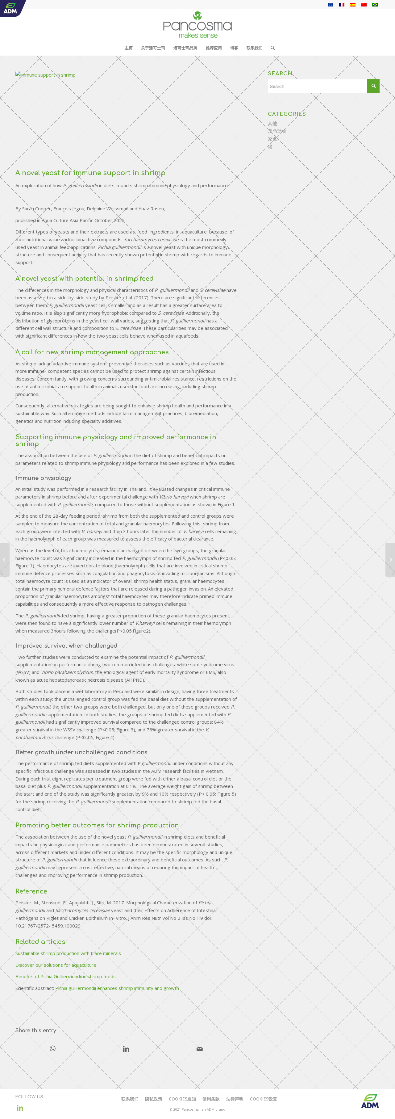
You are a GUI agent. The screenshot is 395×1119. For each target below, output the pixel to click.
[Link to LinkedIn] (20, 1107)
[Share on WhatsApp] (52, 1049)
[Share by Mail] (199, 1049)
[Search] (271, 48)
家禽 (272, 139)
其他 (272, 123)
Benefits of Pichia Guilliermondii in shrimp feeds (65, 976)
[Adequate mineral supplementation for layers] (390, 560)
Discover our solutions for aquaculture (55, 965)
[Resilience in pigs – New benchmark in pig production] (5, 560)
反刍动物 (277, 131)
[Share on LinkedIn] (126, 1049)
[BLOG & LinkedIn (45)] (126, 118)
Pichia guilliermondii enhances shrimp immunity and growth (117, 988)
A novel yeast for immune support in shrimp (90, 173)
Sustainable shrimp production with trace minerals (68, 953)
